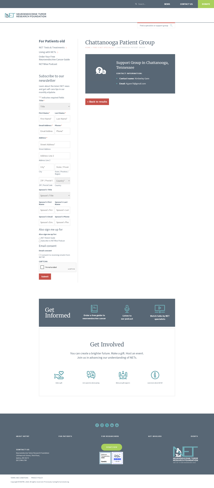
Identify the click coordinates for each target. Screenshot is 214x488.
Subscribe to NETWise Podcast (53, 240)
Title (41, 100)
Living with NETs (47, 52)
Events (194, 436)
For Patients (65, 436)
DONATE (206, 4)
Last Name (60, 113)
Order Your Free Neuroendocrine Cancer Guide (54, 58)
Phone (58, 125)
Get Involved (155, 436)
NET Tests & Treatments (52, 47)
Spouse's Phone (62, 216)
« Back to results (97, 101)
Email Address (46, 125)
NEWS (167, 4)
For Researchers (110, 436)
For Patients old (52, 41)
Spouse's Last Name (61, 203)
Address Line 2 (44, 160)
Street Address (45, 149)
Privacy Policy (37, 478)
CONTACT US (186, 4)
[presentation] (58, 267)
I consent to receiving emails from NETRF (54, 256)
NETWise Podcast (48, 64)
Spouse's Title (45, 189)
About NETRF (22, 436)
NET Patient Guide (48, 238)
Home (88, 47)
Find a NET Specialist (103, 47)
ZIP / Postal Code (45, 185)
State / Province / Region (61, 172)
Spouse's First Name (45, 203)
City (40, 171)
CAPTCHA (43, 261)
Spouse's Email (46, 216)
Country (58, 185)
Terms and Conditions (19, 478)
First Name (44, 113)
